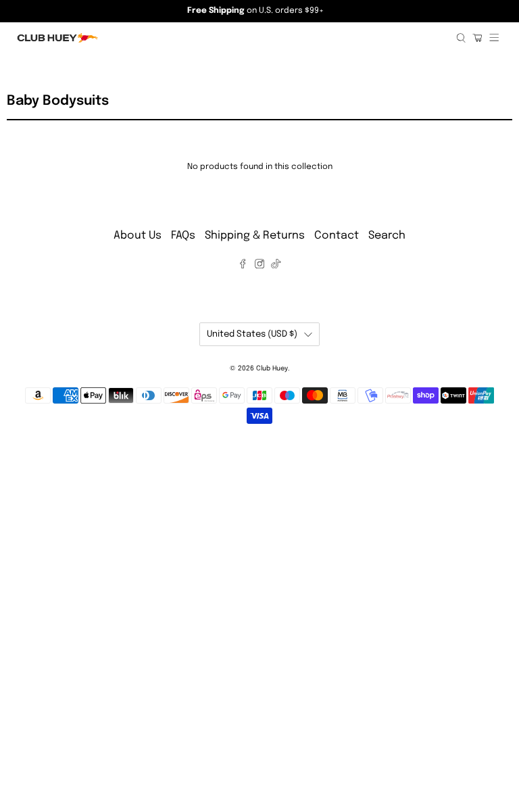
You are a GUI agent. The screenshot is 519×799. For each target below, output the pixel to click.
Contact (336, 235)
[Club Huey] (231, 38)
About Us (138, 235)
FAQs (183, 235)
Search (386, 235)
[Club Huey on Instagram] (259, 265)
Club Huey (272, 368)
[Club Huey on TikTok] (275, 265)
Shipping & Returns (255, 235)
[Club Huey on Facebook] (242, 265)
